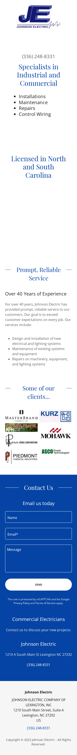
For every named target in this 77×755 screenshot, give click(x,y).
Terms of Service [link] (46, 603)
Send (38, 585)
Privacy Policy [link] (22, 603)
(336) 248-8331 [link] (38, 56)
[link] (38, 17)
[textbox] (38, 517)
